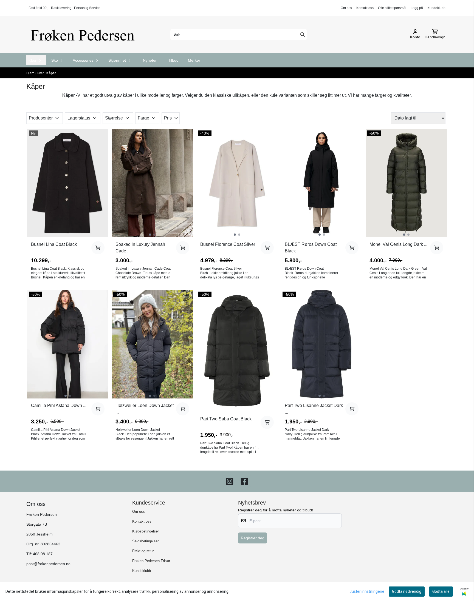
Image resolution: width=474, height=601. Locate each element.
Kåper (51, 73)
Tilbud (173, 60)
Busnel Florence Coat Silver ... (227, 247)
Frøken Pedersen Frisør (151, 561)
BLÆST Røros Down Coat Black (311, 247)
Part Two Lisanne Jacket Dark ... (314, 408)
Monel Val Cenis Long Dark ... (398, 244)
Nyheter (150, 60)
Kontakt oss (365, 8)
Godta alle (441, 591)
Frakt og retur (143, 551)
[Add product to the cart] (98, 247)
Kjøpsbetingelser (145, 531)
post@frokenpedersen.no (48, 564)
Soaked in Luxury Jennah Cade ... (140, 247)
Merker (194, 60)
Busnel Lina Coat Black (54, 244)
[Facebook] (244, 481)
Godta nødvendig (406, 591)
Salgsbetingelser (145, 541)
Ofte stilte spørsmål (392, 8)
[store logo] (84, 34)
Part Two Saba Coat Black (226, 419)
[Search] (302, 34)
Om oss (346, 8)
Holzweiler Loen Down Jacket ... (144, 408)
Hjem (30, 73)
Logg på (417, 8)
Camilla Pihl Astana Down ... (58, 405)
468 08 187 (43, 554)
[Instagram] (229, 481)
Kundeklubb (436, 8)
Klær (41, 73)
